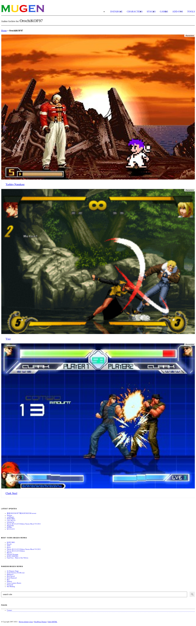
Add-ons (177, 11)
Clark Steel (11, 493)
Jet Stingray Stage (13, 571)
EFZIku (9, 527)
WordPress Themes (40, 622)
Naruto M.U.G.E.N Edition (16, 551)
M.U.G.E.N (10, 529)
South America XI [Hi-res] (15, 573)
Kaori (9, 547)
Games (164, 11)
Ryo (8, 579)
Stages (151, 11)
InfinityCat (10, 522)
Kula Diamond (12, 578)
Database (116, 11)
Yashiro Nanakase (15, 184)
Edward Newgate (12, 554)
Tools (191, 11)
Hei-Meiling (11, 586)
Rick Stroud (11, 576)
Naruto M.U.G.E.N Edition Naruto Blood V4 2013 (24, 524)
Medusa (9, 515)
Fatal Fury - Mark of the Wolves (17, 558)
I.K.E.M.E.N (11, 520)
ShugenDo (10, 525)
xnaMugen (10, 517)
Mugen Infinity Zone (26, 622)
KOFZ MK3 (11, 519)
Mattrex (9, 581)
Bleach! (9, 552)
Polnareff (10, 585)
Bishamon (10, 574)
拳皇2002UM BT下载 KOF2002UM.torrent (21, 513)
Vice (8, 338)
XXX (8, 546)
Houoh (9, 544)
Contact (9, 610)
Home (4, 30)
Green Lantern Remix (14, 583)
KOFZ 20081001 (12, 556)
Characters (134, 11)
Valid (52, 622)
